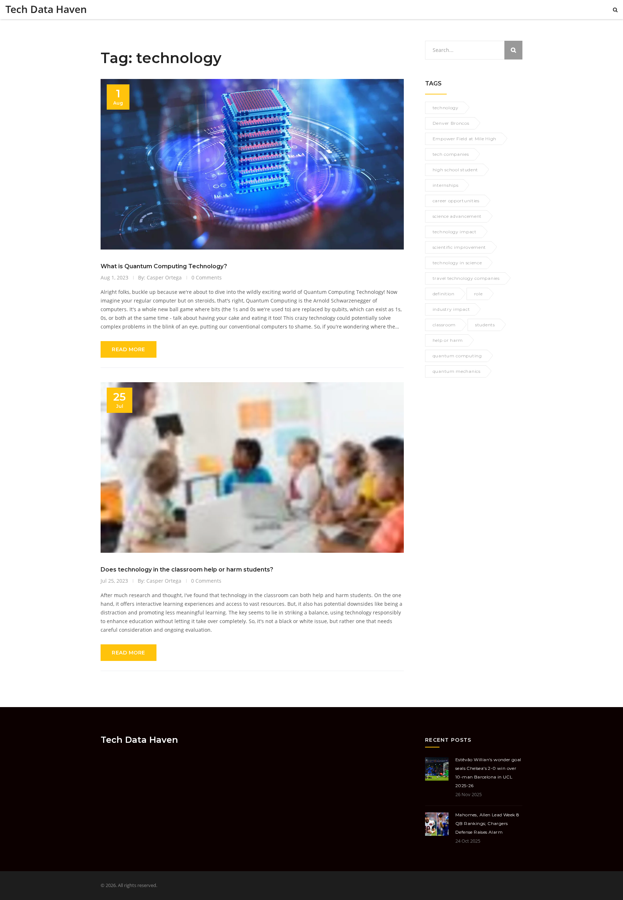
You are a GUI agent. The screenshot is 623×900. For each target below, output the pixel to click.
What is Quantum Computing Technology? (164, 266)
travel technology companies (466, 278)
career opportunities (456, 200)
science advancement (457, 216)
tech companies (451, 154)
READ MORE (128, 349)
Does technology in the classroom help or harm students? (187, 569)
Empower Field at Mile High (464, 138)
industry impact (451, 309)
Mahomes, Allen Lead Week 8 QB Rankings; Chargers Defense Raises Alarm (487, 823)
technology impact (455, 231)
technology (446, 107)
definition (444, 293)
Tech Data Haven (46, 9)
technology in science (457, 262)
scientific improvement (459, 247)
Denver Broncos (451, 123)
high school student (455, 169)
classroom (444, 324)
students (485, 324)
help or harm (448, 340)
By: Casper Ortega (160, 277)
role (478, 293)
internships (446, 185)
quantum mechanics (457, 371)
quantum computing (457, 355)
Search (513, 50)
